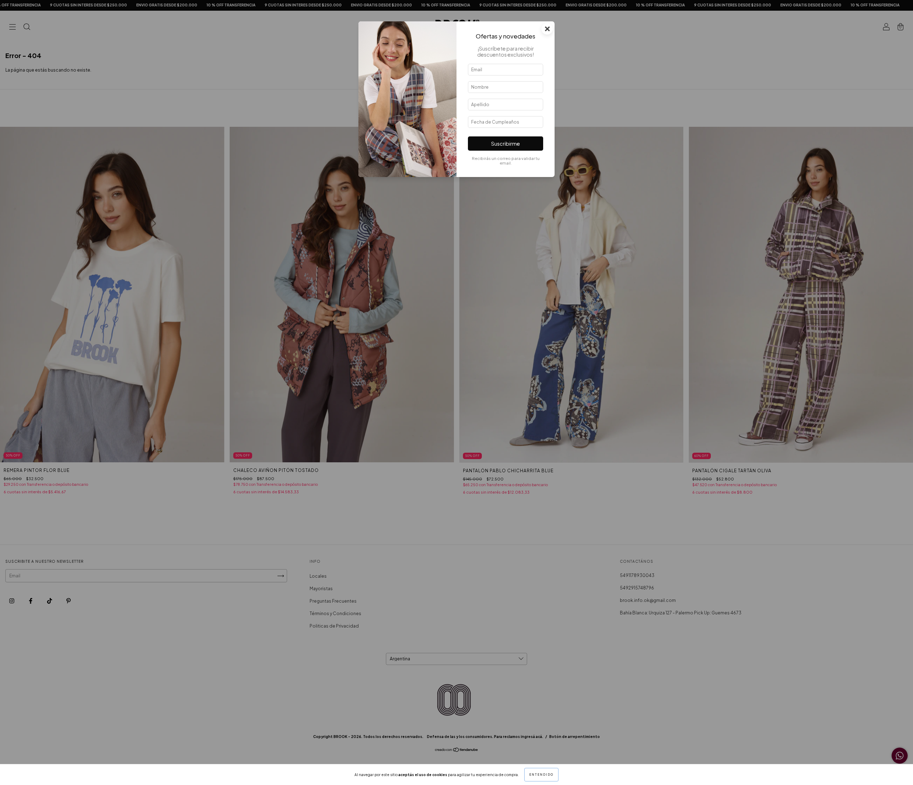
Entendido (541, 774)
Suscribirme (505, 143)
